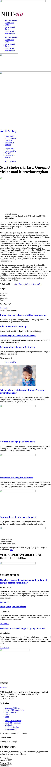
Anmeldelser (9, 143)
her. (11, 550)
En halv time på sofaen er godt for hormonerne (23, 315)
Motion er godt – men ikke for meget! (18, 335)
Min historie (9, 23)
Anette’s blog (10, 33)
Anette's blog (8, 131)
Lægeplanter (9, 136)
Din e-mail (4, 763)
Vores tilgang (10, 27)
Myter (7, 25)
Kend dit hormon (11, 20)
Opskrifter (8, 140)
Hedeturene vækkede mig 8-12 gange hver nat (22, 628)
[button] (25, 294)
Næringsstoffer (10, 138)
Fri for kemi (9, 31)
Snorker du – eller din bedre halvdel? (18, 517)
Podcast (8, 145)
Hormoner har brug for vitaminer (16, 477)
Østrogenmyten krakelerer (13, 606)
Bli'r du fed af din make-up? (14, 326)
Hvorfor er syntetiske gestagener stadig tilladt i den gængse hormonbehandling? (24, 581)
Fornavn (3, 758)
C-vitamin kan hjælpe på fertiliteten (17, 347)
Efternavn (4, 761)
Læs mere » (4, 602)
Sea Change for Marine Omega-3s (28, 284)
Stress (7, 29)
